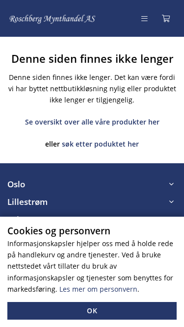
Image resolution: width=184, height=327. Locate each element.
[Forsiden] (52, 18)
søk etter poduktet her (100, 144)
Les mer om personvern (98, 289)
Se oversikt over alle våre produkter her (92, 121)
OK (92, 310)
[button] (92, 184)
